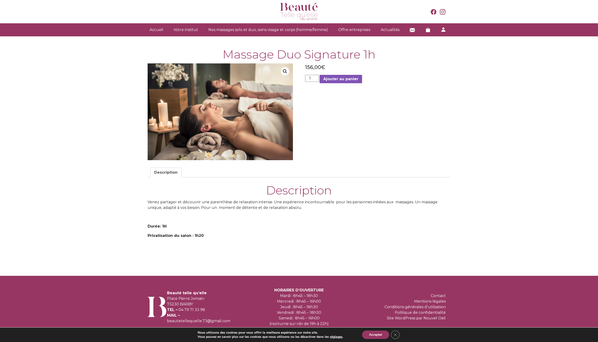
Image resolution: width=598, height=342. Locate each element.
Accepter (375, 334)
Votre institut (186, 30)
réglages (336, 337)
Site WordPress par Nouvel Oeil (416, 318)
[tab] (166, 172)
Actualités (390, 30)
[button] (285, 71)
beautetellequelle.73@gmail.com (198, 321)
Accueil (156, 30)
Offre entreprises (354, 30)
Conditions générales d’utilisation (415, 307)
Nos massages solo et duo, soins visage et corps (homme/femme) (268, 30)
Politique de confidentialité (420, 312)
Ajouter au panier (340, 79)
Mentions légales (430, 301)
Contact (438, 296)
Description (166, 172)
